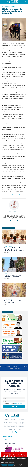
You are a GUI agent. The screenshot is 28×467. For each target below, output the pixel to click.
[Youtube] (17, 220)
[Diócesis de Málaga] (14, 205)
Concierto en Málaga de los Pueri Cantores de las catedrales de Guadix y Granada (14, 249)
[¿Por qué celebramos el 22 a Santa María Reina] (14, 290)
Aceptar (4, 464)
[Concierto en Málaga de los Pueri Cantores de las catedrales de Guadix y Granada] (14, 237)
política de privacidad (18, 403)
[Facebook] (10, 220)
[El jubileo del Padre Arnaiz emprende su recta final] (14, 264)
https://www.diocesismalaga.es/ (14, 213)
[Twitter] (15, 220)
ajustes (11, 462)
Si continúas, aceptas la (13, 403)
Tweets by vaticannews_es (9, 439)
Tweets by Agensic (7, 436)
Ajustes (16, 464)
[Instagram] (13, 220)
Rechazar (10, 464)
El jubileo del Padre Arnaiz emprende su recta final (12, 275)
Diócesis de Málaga (8, 6)
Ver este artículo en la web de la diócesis (12, 194)
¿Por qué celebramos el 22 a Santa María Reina (13, 301)
